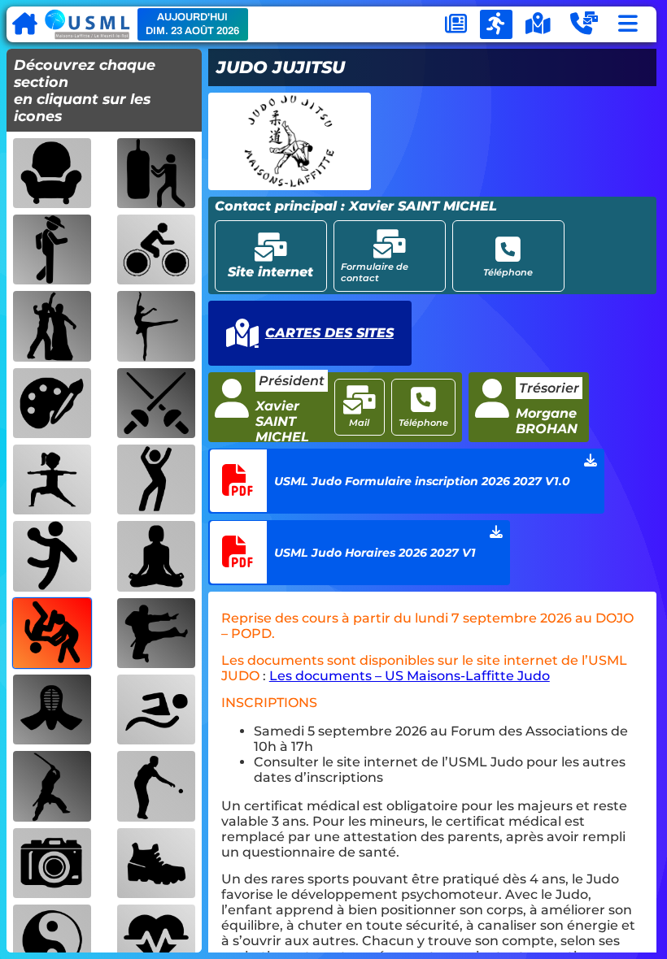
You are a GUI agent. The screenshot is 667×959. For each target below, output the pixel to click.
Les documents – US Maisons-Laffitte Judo (409, 675)
